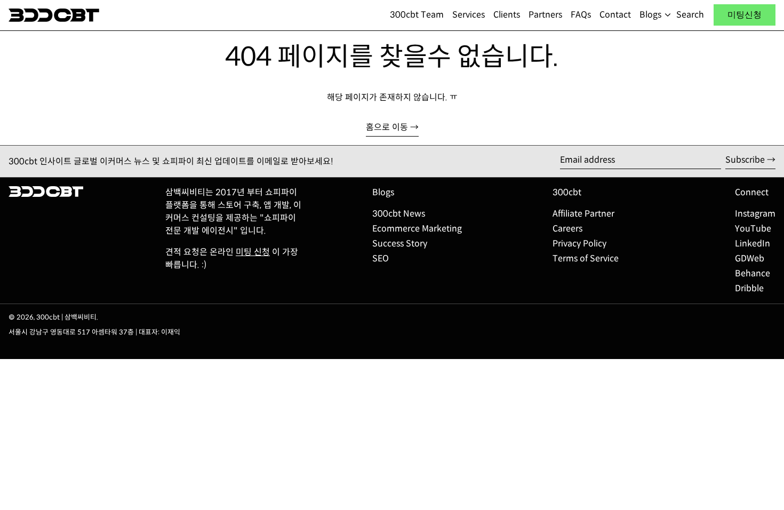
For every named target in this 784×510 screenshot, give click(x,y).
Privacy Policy (579, 243)
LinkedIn (752, 243)
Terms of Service (586, 258)
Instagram (755, 213)
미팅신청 (744, 14)
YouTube (753, 228)
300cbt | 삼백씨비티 (66, 317)
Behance (752, 273)
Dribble (749, 288)
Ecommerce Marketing (417, 228)
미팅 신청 (253, 252)
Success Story (399, 243)
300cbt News (398, 213)
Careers (567, 228)
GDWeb (749, 258)
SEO (380, 258)
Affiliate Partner (583, 213)
